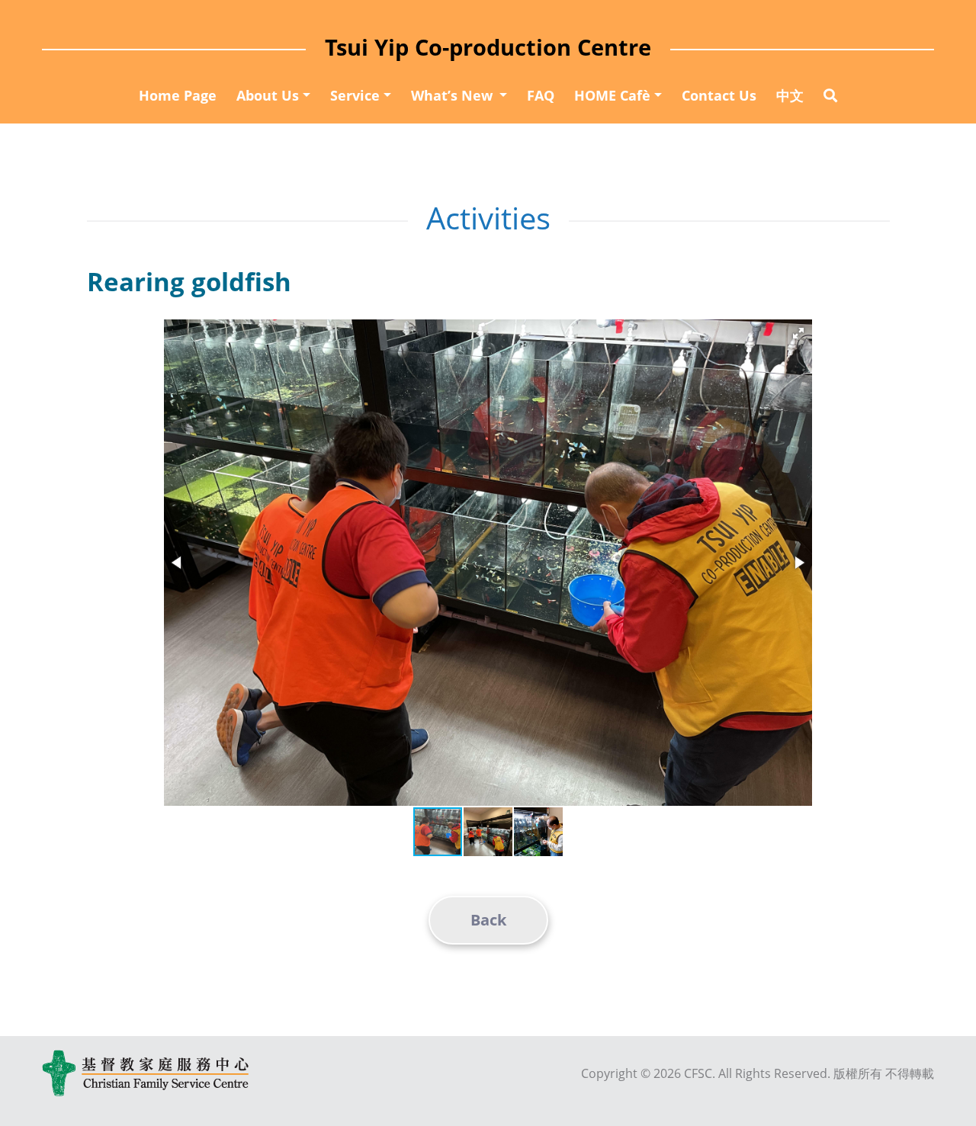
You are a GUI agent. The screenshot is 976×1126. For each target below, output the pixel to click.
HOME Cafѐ (612, 95)
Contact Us (719, 95)
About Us (267, 95)
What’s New (453, 95)
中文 (790, 95)
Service (355, 95)
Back (488, 919)
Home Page (178, 95)
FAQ (540, 95)
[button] (798, 333)
